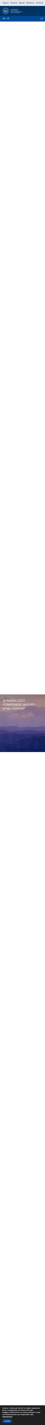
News (6, 2)
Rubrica (30, 2)
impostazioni (7, 1417)
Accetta (7, 1421)
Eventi (14, 2)
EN (4, 18)
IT (8, 18)
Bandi (22, 2)
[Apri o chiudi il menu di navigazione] (41, 18)
